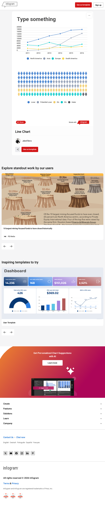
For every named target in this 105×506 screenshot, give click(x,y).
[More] (89, 15)
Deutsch (13, 442)
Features (7, 408)
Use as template (83, 5)
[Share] (17, 149)
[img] (52, 77)
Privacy (15, 483)
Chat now (20, 437)
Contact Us (8, 437)
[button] (35, 58)
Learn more (52, 363)
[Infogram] (9, 5)
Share (21, 122)
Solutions (7, 413)
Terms (6, 483)
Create (6, 403)
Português (21, 442)
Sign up (98, 5)
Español (29, 442)
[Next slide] (11, 246)
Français (36, 442)
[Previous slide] (4, 246)
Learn (6, 418)
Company (7, 423)
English (6, 442)
